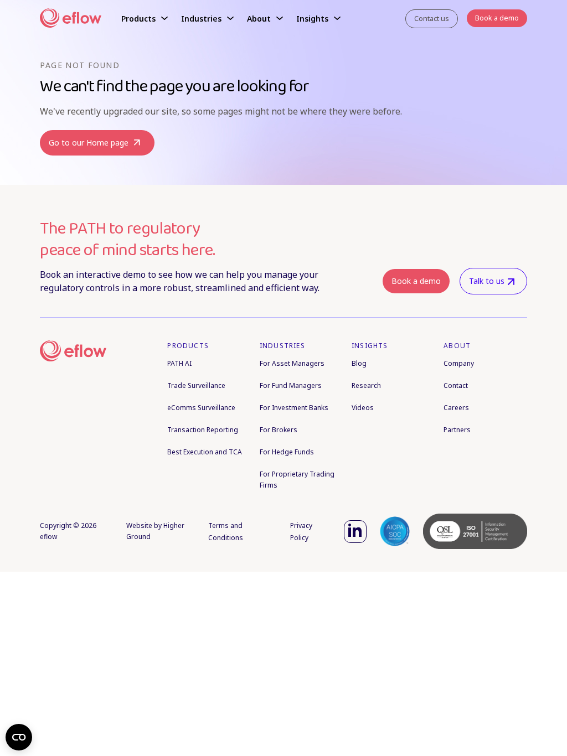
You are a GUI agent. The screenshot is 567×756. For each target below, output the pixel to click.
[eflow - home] (73, 351)
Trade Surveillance (196, 385)
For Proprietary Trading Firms (297, 479)
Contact (456, 385)
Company (459, 363)
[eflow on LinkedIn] (355, 531)
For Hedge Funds (287, 452)
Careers (456, 407)
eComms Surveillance (201, 407)
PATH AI (179, 363)
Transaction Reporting (202, 429)
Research (366, 385)
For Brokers (278, 429)
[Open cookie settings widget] (19, 737)
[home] (70, 19)
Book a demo (416, 281)
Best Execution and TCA (204, 452)
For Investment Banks (294, 407)
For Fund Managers (291, 385)
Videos (363, 407)
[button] (144, 19)
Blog (359, 363)
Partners (457, 429)
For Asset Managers (292, 363)
